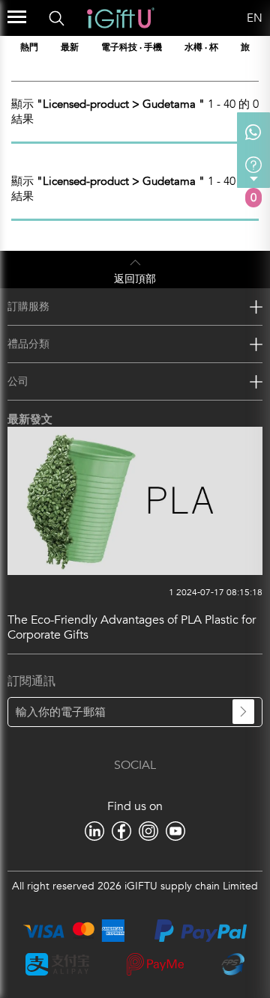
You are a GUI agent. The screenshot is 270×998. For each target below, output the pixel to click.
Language (228, 17)
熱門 (29, 47)
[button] (260, 47)
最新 (70, 47)
